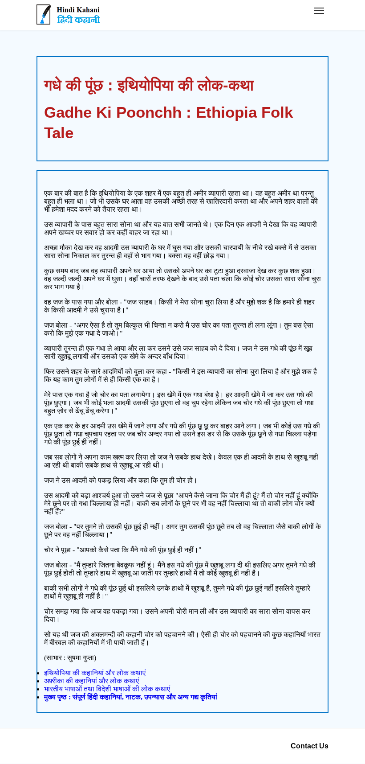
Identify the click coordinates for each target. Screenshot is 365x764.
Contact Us (309, 746)
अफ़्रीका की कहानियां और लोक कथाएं (91, 681)
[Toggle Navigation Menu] (319, 10)
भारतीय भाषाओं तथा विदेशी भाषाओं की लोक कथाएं (107, 689)
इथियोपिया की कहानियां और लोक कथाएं (95, 673)
